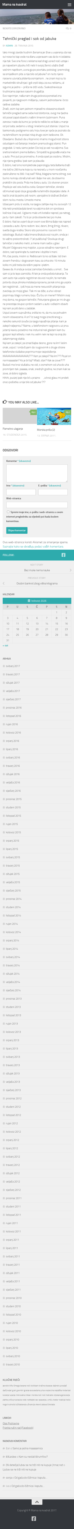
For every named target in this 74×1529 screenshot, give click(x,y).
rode (24, 1400)
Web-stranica (13, 498)
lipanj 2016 (12, 749)
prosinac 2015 (14, 799)
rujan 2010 (12, 1323)
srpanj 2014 (12, 940)
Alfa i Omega (14, 1386)
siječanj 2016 (13, 790)
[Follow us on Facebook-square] (63, 555)
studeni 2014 (13, 907)
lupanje (12, 1395)
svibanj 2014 (13, 957)
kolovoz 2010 (13, 1331)
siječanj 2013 (13, 1090)
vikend (38, 1404)
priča (10, 1400)
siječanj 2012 (13, 1190)
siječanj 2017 (13, 699)
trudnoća (11, 1404)
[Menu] (69, 4)
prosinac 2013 (14, 998)
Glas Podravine (11, 1423)
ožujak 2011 (13, 1273)
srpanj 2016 (12, 741)
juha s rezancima (47, 1390)
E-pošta (49, 485)
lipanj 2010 (12, 1348)
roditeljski (31, 1400)
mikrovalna (20, 1395)
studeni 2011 (13, 1206)
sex (36, 1400)
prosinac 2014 (14, 899)
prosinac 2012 (14, 1098)
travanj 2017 (13, 674)
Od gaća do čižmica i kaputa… (30, 1477)
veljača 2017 (13, 691)
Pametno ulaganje (13, 428)
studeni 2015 (13, 807)
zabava (44, 1404)
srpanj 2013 (12, 1040)
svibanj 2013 (13, 1056)
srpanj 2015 (12, 840)
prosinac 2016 (14, 707)
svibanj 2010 (13, 1356)
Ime (15, 485)
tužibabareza (21, 1404)
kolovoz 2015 (13, 832)
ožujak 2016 (13, 774)
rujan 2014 (12, 923)
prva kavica (17, 1400)
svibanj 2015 (13, 857)
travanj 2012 (13, 1165)
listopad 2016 (13, 716)
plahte (5, 1400)
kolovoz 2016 (13, 732)
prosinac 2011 (14, 1198)
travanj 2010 (13, 1364)
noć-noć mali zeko (45, 1395)
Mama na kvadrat (14, 4)
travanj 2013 (13, 1065)
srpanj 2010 (12, 1339)
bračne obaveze (45, 1386)
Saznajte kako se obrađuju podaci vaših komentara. (33, 546)
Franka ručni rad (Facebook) (18, 1427)
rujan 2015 (12, 824)
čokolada (51, 1404)
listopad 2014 (13, 915)
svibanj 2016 (13, 757)
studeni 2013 (13, 1007)
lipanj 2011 (12, 1248)
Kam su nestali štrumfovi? (33, 1456)
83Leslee (11, 1456)
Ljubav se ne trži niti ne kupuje (19, 1469)
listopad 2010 (13, 1314)
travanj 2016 (13, 765)
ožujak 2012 (13, 1173)
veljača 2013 (13, 1081)
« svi (5, 645)
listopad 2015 (13, 815)
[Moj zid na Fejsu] (69, 555)
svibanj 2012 (13, 1156)
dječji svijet (7, 1390)
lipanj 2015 (12, 849)
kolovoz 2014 (13, 932)
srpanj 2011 (12, 1239)
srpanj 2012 (12, 1140)
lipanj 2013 (12, 1048)
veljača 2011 (13, 1281)
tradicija (62, 1400)
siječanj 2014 (13, 990)
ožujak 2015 (13, 874)
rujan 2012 (12, 1123)
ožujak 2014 (13, 973)
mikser (28, 1395)
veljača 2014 (13, 982)
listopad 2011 (13, 1214)
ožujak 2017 (13, 682)
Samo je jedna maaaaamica (28, 1448)
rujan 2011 (12, 1223)
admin (9, 45)
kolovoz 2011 (13, 1231)
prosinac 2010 (14, 1298)
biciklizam (34, 1386)
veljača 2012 (13, 1181)
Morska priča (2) (46, 429)
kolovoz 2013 (13, 1032)
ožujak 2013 (13, 1073)
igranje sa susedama (32, 1390)
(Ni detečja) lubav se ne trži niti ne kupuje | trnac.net (34, 1465)
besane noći (25, 1386)
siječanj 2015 (13, 890)
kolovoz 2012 (13, 1131)
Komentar (18, 461)
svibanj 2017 (13, 666)
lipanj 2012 (12, 1148)
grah (14, 1390)
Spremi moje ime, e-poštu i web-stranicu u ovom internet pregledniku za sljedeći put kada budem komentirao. (34, 517)
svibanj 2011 (13, 1256)
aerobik (6, 1386)
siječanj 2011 (13, 1289)
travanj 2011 (13, 1264)
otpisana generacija (62, 1395)
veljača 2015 (13, 882)
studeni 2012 (13, 1106)
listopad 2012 (13, 1115)
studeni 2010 (13, 1306)
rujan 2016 (12, 724)
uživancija (31, 1404)
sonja (9, 1477)
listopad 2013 (13, 1015)
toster (55, 1400)
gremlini (20, 1390)
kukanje (6, 1395)
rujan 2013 (12, 1023)
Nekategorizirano (14, 28)
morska (34, 1395)
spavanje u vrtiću (46, 1400)
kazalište (58, 1390)
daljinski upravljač (60, 1386)
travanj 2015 (13, 865)
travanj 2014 (13, 965)
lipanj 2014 (12, 948)
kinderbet (67, 1390)
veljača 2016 (13, 782)
